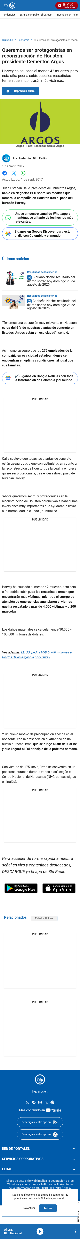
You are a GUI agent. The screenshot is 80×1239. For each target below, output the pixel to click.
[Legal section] (74, 1169)
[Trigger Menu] (5, 5)
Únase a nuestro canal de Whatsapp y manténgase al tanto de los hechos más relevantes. (44, 217)
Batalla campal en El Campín (35, 14)
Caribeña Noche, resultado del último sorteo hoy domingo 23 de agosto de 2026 (51, 304)
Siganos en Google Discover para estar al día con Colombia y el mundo (43, 233)
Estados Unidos (44, 918)
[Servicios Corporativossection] (74, 1159)
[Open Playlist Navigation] (75, 1231)
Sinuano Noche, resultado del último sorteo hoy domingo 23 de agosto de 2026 (51, 280)
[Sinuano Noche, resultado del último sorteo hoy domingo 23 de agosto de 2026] (13, 278)
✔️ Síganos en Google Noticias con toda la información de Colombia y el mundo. (44, 378)
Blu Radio (7, 40)
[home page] (40, 1079)
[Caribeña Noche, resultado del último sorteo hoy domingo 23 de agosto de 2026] (13, 302)
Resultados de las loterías (42, 272)
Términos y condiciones (22, 1184)
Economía (23, 40)
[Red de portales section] (74, 1148)
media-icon (40, 1231)
